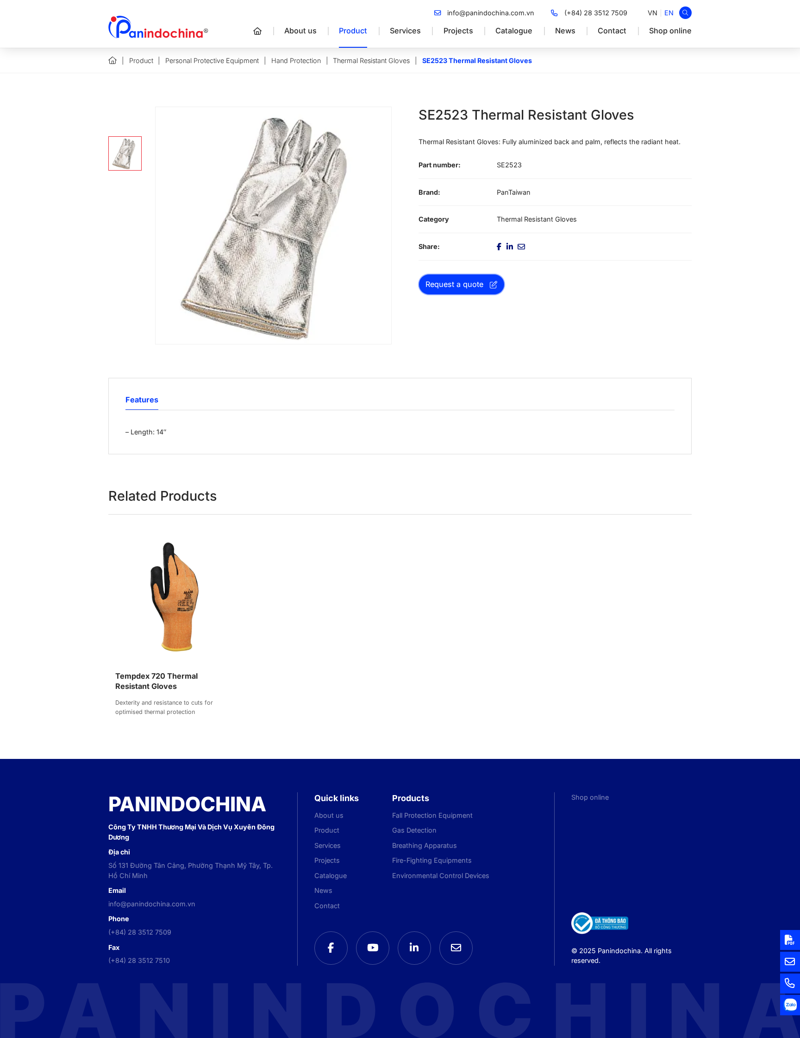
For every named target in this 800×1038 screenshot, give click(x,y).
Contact (612, 30)
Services (405, 30)
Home (112, 60)
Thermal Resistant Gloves (371, 60)
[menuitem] (652, 12)
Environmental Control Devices (440, 875)
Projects (458, 30)
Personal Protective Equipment (212, 60)
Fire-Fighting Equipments (432, 860)
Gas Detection (414, 830)
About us (300, 30)
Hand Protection (296, 60)
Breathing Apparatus (424, 845)
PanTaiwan (514, 192)
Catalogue (513, 30)
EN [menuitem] (669, 13)
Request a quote (454, 284)
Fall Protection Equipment (432, 815)
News (565, 30)
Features (141, 399)
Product (353, 30)
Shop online (670, 30)
